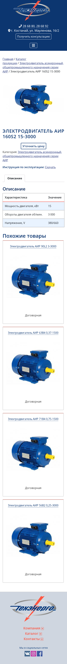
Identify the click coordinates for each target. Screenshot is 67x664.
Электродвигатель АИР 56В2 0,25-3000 (33, 505)
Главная (8, 59)
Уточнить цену (33, 146)
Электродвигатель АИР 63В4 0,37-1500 (33, 333)
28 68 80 (29, 26)
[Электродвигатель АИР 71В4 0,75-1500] (33, 453)
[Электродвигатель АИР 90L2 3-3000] (33, 281)
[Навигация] (33, 45)
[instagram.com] (33, 653)
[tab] (14, 178)
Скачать (50, 167)
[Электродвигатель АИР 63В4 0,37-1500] (33, 367)
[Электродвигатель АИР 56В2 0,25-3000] (33, 540)
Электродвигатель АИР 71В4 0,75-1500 (33, 419)
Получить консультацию (33, 36)
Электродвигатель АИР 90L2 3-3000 (33, 246)
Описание (14, 178)
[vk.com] (27, 653)
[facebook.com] (39, 653)
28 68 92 (42, 26)
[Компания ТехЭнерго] (32, 10)
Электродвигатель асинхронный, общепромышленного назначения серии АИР (33, 67)
